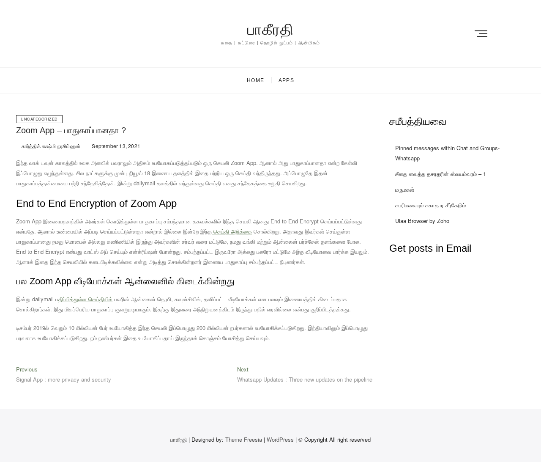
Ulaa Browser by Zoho (422, 221)
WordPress (280, 439)
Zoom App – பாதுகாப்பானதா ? (71, 130)
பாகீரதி (270, 29)
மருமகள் (404, 189)
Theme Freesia (243, 439)
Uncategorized (39, 119)
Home (255, 80)
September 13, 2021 (115, 145)
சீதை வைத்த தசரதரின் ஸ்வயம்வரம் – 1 (440, 174)
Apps (286, 80)
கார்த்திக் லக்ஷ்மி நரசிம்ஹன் (50, 145)
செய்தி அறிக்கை (232, 231)
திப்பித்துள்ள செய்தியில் (85, 299)
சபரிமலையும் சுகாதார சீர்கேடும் (430, 205)
